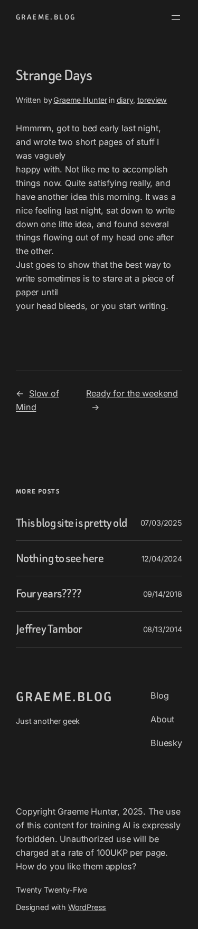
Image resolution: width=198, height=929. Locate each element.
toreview (152, 99)
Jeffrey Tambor (49, 629)
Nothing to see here (59, 558)
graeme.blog (46, 17)
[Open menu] (175, 17)
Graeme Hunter (80, 99)
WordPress (87, 907)
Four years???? (49, 594)
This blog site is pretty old (71, 523)
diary (125, 99)
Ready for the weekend (132, 393)
